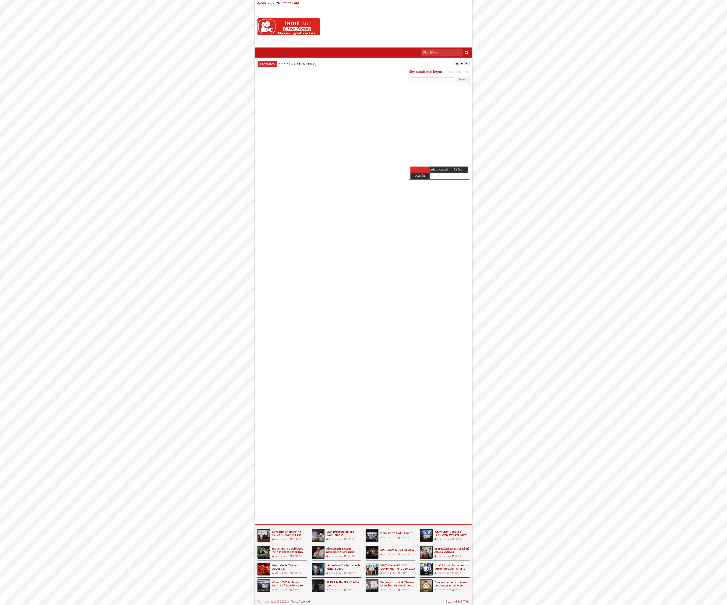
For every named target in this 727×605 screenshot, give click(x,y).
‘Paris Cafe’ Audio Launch (396, 533)
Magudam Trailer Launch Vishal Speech (343, 567)
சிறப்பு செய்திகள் (439, 169)
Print (378, 95)
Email (391, 95)
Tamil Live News (267, 601)
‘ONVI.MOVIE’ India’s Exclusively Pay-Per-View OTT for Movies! (450, 535)
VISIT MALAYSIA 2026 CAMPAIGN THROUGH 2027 (323, 63)
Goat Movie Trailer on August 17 (286, 567)
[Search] (466, 52)
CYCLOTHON (269, 504)
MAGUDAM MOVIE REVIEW (397, 550)
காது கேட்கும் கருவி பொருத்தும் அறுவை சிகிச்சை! (452, 550)
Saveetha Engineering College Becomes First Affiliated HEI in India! (286, 535)
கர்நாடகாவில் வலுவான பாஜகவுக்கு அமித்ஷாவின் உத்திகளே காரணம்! (340, 552)
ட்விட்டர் (458, 169)
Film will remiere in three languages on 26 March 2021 (450, 585)
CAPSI (359, 504)
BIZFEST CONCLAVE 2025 (324, 504)
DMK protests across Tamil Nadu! (340, 533)
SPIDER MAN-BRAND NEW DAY (342, 583)
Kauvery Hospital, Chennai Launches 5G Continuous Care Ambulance (397, 585)
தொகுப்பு (420, 175)
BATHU (465, 601)
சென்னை (278, 436)
